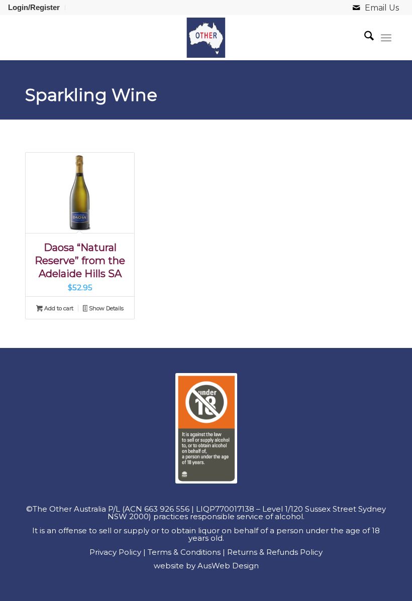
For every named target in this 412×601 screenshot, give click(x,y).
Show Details (105, 308)
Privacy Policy (115, 552)
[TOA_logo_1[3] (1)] (205, 37)
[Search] (364, 37)
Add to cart (58, 308)
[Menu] (386, 37)
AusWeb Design (228, 565)
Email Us (382, 8)
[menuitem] (36, 7)
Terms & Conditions (184, 552)
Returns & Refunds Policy (275, 552)
